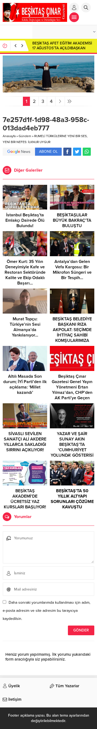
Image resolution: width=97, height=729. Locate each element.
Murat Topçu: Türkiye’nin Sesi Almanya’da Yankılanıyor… (25, 327)
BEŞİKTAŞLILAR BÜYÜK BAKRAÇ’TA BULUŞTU (72, 220)
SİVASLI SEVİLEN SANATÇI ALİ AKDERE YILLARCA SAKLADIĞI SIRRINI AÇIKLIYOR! (25, 442)
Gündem (25, 136)
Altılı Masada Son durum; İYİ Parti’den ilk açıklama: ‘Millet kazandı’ (25, 384)
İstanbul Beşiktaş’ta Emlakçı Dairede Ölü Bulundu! (24, 220)
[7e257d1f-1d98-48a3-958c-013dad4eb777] (48, 90)
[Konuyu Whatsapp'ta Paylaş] (87, 152)
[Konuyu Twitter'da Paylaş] (77, 152)
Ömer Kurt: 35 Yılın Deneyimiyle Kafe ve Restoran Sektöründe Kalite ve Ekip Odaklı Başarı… (25, 272)
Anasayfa (9, 136)
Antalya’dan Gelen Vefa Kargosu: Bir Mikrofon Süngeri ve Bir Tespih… (72, 269)
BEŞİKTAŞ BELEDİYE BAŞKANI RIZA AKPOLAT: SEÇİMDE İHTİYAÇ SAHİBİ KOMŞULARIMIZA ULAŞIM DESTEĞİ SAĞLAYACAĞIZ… (72, 335)
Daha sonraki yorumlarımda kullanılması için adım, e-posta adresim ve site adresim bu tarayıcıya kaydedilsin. (46, 610)
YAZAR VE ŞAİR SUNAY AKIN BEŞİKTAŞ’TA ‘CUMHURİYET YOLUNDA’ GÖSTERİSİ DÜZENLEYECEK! (72, 447)
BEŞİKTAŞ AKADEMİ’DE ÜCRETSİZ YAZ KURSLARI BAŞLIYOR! (25, 499)
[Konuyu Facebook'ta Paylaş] (67, 152)
